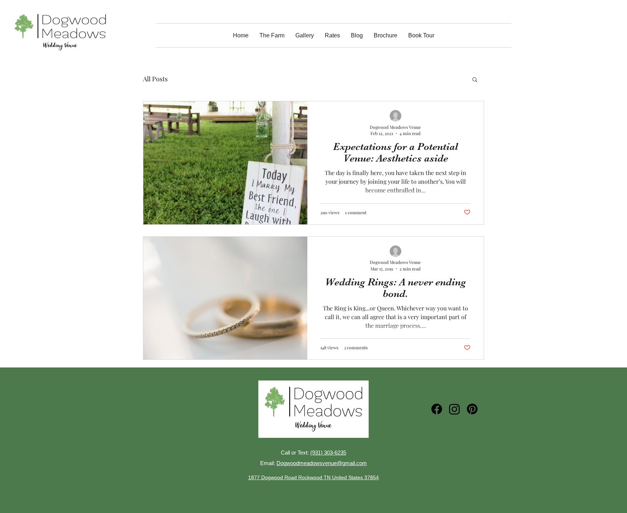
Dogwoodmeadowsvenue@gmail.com (321, 463)
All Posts (155, 78)
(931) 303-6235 (328, 452)
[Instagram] (454, 409)
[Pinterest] (472, 409)
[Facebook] (437, 409)
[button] (474, 80)
